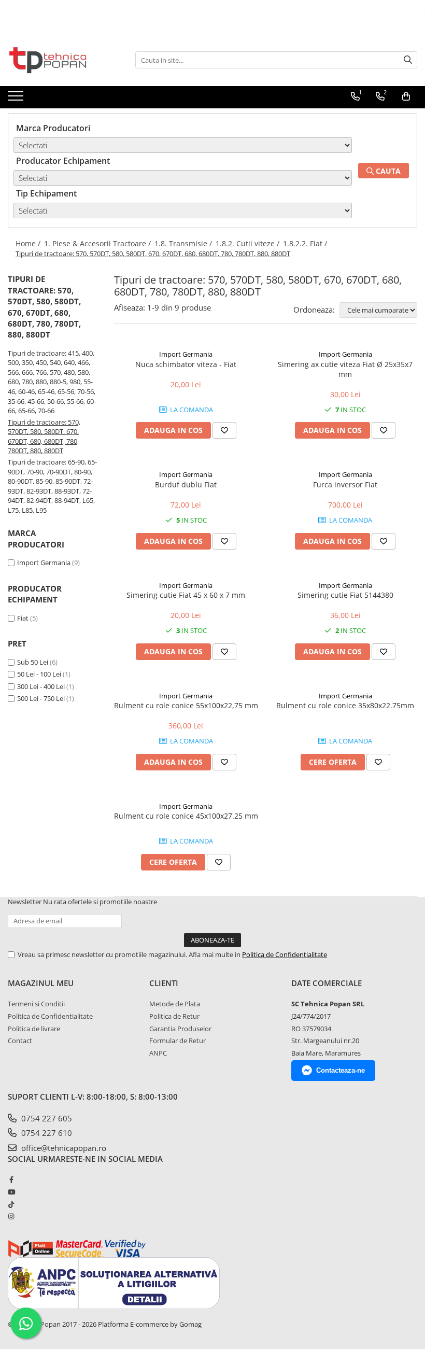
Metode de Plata (174, 1003)
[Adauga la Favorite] (224, 430)
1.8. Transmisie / (184, 243)
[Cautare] (408, 59)
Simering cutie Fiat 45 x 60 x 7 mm (185, 595)
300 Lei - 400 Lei (41, 686)
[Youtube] (11, 1192)
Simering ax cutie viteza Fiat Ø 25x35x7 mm (345, 369)
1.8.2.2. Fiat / (306, 243)
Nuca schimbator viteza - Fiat (185, 364)
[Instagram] (11, 1216)
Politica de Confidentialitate (284, 954)
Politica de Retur (174, 1016)
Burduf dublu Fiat (186, 484)
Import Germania (43, 562)
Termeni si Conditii (36, 1003)
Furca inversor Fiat (345, 484)
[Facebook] (11, 1179)
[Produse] (17, 99)
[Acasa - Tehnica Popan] (59, 60)
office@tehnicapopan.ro (62, 1148)
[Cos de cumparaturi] (406, 96)
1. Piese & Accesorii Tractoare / (98, 243)
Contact (20, 1040)
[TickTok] (11, 1204)
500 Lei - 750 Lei (41, 698)
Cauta (387, 171)
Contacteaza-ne (340, 1070)
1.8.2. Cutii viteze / (248, 243)
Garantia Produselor (180, 1028)
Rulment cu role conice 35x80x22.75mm (345, 705)
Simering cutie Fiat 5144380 (345, 595)
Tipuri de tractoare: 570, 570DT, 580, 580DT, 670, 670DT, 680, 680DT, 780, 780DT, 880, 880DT (44, 436)
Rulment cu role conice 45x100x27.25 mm (186, 816)
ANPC (158, 1053)
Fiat (23, 618)
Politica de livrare (34, 1028)
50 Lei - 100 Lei (39, 674)
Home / (29, 243)
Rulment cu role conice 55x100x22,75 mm (186, 705)
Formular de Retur (177, 1040)
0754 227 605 (45, 1118)
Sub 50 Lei (32, 662)
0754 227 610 (45, 1133)
